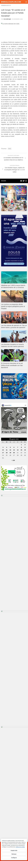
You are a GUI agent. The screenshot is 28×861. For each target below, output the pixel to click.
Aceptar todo (14, 850)
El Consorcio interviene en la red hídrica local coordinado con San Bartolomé (12, 365)
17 (3, 452)
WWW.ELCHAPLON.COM (11, 2)
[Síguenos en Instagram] (26, 181)
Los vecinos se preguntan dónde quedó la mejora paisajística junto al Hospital (13, 306)
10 (3, 450)
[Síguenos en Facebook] (21, 181)
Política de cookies (20, 846)
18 (6, 452)
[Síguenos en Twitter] (23, 181)
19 (10, 452)
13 (14, 450)
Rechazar (14, 854)
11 (6, 450)
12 (10, 450)
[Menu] (26, 2)
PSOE (9, 148)
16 (25, 450)
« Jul (13, 460)
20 (14, 452)
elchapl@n (7, 19)
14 (17, 450)
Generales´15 (6, 5)
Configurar (14, 857)
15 (21, 450)
